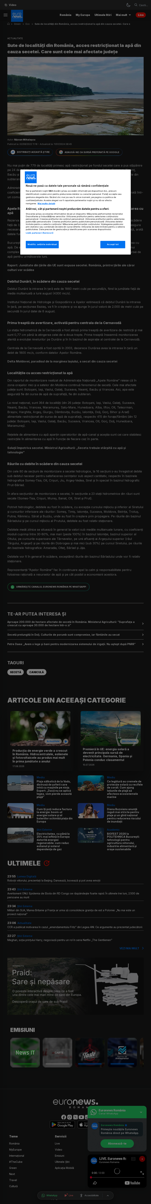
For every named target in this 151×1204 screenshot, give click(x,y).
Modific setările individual (42, 244)
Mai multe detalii (46, 203)
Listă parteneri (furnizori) (39, 233)
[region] (75, 212)
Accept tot (113, 244)
